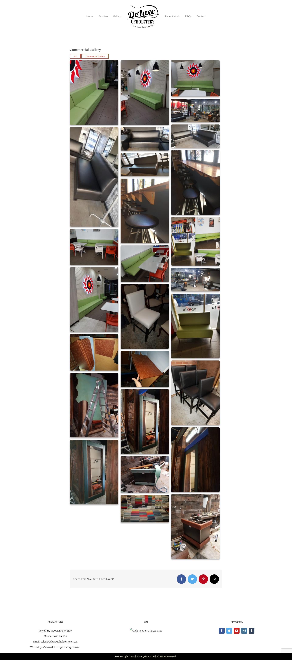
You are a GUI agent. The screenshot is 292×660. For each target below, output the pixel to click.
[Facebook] (222, 631)
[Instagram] (244, 631)
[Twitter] (229, 631)
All (75, 56)
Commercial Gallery (95, 56)
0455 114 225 (60, 636)
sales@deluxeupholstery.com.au (59, 641)
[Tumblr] (251, 631)
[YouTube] (237, 631)
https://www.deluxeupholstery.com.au (58, 647)
